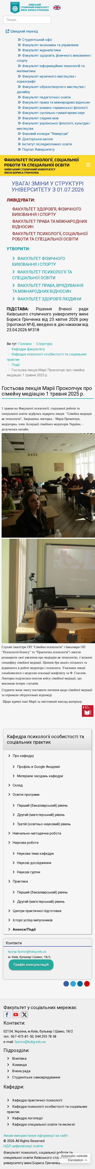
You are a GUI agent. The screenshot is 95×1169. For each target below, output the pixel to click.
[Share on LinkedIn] (80, 984)
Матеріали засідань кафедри (39, 776)
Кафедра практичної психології (37, 1100)
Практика (20, 881)
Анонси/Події (24, 929)
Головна (25, 344)
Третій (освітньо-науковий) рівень (43, 824)
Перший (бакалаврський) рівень (42, 805)
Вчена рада (21, 1071)
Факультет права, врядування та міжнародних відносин (47, 288)
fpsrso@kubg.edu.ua (30, 1042)
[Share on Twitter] (73, 984)
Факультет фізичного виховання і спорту (38, 261)
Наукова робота (25, 843)
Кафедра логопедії (27, 1118)
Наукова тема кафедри (35, 853)
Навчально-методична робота (36, 833)
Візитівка (19, 1058)
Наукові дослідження (33, 863)
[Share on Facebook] (66, 984)
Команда (19, 1065)
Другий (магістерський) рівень (40, 815)
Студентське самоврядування (36, 1077)
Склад (17, 785)
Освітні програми (25, 794)
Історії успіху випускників (32, 920)
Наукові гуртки (28, 872)
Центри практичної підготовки (36, 911)
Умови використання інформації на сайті (35, 1135)
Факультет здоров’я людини (48, 298)
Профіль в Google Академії (38, 767)
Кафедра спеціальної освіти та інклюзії (43, 1124)
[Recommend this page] (87, 984)
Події (16, 365)
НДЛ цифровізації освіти (23, 1146)
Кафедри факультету (28, 349)
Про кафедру (23, 756)
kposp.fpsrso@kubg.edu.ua (27, 951)
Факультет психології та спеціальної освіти (42, 275)
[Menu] (89, 165)
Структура (44, 344)
